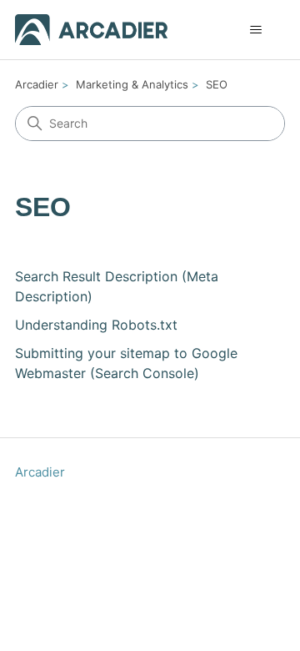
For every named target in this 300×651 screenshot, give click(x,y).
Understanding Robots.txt (96, 324)
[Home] (91, 29)
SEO (217, 84)
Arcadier (36, 84)
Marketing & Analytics (132, 84)
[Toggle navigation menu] (255, 30)
